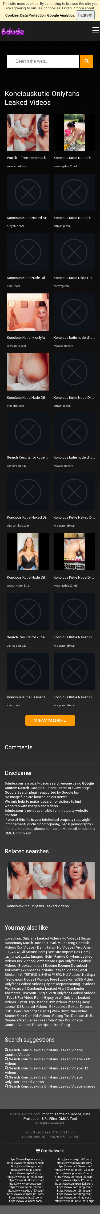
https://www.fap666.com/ (25, 1173)
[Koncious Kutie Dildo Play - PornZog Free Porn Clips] (74, 269)
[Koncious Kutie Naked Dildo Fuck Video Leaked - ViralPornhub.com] (28, 509)
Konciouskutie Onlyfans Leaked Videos (38, 906)
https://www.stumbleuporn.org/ (74, 1201)
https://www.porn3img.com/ (74, 1194)
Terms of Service (67, 1114)
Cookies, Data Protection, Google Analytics (39, 15)
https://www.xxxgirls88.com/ (74, 1159)
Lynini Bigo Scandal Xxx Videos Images (48, 1002)
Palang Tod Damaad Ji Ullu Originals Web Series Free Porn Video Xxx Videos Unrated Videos (49, 1020)
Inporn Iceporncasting (63, 984)
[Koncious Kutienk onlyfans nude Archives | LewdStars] (28, 329)
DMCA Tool (68, 1118)
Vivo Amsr (84, 947)
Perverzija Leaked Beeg (51, 1024)
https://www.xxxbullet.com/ (26, 1187)
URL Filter (49, 1118)
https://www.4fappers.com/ (25, 1159)
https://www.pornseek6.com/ (74, 1173)
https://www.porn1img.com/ (74, 1187)
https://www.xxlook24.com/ (25, 1201)
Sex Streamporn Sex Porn (68, 952)
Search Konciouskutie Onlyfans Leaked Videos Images (51, 1086)
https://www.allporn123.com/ (74, 1180)
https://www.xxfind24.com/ (25, 1197)
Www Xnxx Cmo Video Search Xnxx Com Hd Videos (46, 1013)
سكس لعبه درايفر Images (24, 956)
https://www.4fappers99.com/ (25, 1163)
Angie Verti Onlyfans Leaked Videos (66, 993)
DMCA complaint (18, 833)
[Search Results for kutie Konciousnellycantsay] (28, 449)
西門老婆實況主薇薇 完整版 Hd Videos (50, 974)
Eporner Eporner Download (66, 965)
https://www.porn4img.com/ (74, 1197)
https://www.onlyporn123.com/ (74, 1183)
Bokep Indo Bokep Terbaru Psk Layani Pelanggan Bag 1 (48, 1008)
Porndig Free (47, 979)
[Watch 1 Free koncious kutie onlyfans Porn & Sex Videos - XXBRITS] (28, 150)
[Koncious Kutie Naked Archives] (28, 210)
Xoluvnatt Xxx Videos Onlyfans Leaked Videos (41, 970)
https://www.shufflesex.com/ (26, 1180)
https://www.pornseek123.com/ (74, 1170)
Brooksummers (30, 965)
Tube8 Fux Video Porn (24, 997)
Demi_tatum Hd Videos (55, 947)
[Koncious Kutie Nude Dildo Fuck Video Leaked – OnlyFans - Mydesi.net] (28, 569)
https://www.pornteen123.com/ (74, 1177)
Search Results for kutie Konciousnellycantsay (43, 457)
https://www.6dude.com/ (25, 1170)
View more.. (50, 720)
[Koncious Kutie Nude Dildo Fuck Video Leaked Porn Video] (28, 269)
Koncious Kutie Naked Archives (31, 218)
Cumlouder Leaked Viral (46, 988)
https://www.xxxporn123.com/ (25, 1194)
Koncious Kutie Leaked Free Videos (35, 697)
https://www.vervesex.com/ (26, 1183)
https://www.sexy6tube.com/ (74, 1163)
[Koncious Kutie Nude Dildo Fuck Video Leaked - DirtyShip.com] (74, 210)
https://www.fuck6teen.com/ (74, 1166)
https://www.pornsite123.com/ (26, 1177)
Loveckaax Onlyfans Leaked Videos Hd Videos (41, 938)
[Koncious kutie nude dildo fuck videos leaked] (74, 329)
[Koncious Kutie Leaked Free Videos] (28, 689)
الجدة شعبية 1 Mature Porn (25, 952)
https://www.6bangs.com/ (26, 1166)
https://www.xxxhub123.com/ (25, 1190)
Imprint (47, 1114)
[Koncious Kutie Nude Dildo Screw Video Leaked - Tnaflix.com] (28, 389)
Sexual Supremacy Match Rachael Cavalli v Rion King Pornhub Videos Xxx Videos (48, 943)
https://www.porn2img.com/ (74, 1190)
